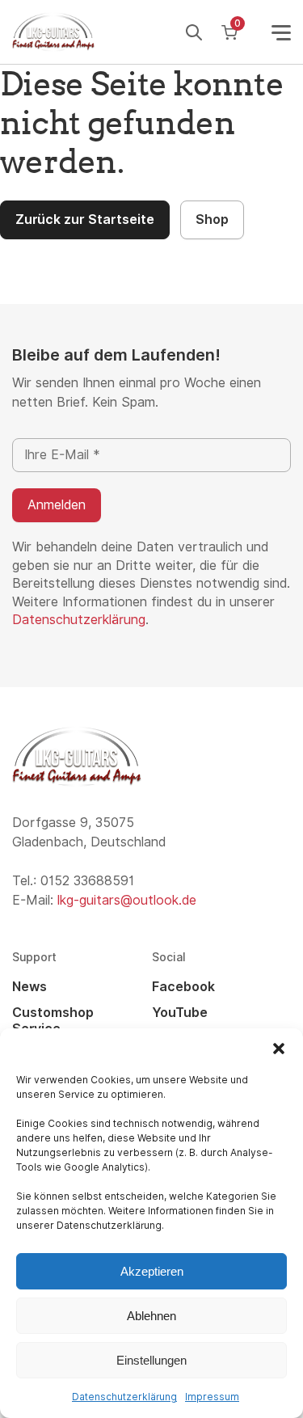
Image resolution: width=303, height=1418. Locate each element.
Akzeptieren (151, 1271)
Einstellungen (151, 1360)
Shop (212, 219)
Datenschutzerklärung (124, 1397)
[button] (279, 1048)
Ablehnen (151, 1316)
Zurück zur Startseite (84, 219)
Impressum (212, 1397)
